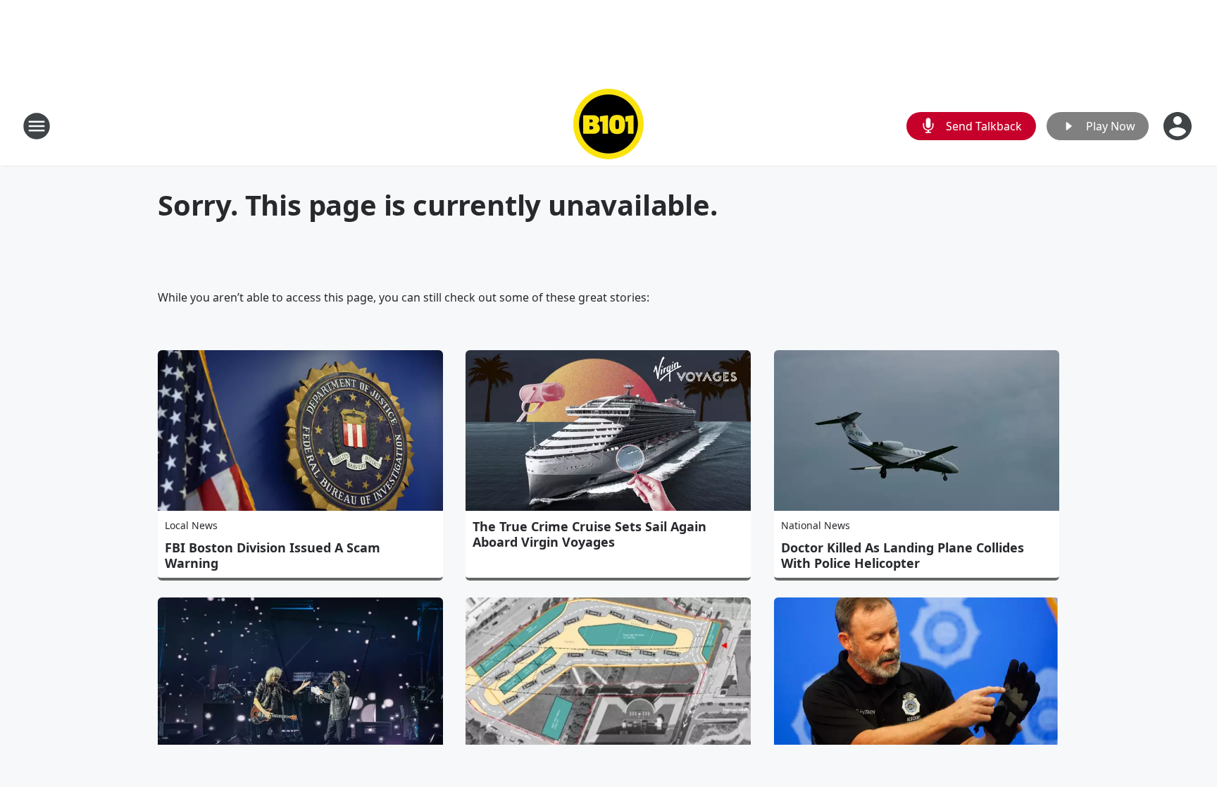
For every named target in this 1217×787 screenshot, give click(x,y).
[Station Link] (608, 126)
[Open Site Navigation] (37, 126)
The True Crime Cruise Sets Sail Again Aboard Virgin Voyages (589, 534)
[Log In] (1178, 126)
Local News (191, 525)
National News (815, 525)
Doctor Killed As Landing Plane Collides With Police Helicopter (902, 555)
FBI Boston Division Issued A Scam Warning (272, 555)
